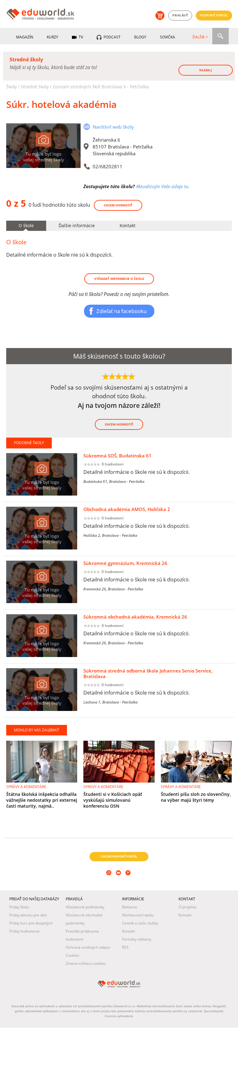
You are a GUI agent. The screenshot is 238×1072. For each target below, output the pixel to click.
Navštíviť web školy (113, 127)
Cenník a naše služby (140, 923)
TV (80, 37)
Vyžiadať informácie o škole (119, 278)
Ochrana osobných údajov (88, 947)
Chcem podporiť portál (119, 856)
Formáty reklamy (136, 939)
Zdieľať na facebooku (121, 311)
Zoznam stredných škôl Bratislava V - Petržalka (101, 87)
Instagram (109, 881)
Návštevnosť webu (138, 915)
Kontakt (128, 931)
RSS (125, 947)
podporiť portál (214, 15)
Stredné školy (35, 87)
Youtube (119, 881)
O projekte (187, 907)
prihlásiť (180, 15)
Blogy (140, 37)
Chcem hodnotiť (118, 205)
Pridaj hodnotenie (24, 931)
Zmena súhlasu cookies (86, 963)
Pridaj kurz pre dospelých (31, 923)
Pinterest (129, 881)
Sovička (167, 37)
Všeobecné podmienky (85, 907)
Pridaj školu (19, 907)
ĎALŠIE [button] (198, 37)
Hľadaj (205, 70)
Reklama (129, 907)
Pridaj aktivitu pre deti (28, 915)
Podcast (112, 37)
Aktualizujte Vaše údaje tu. (163, 186)
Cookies (72, 955)
